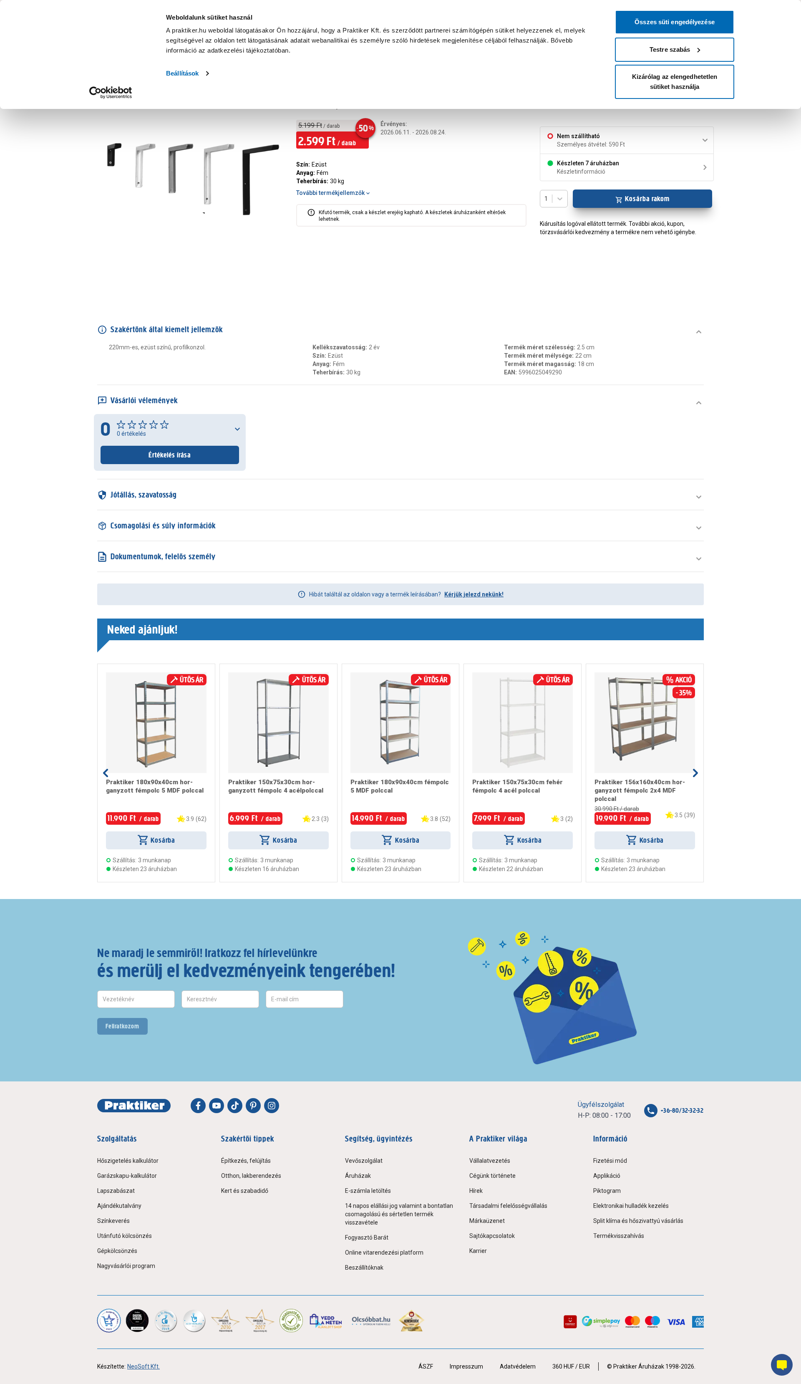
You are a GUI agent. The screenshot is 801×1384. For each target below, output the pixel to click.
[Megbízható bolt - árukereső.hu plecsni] (291, 1320)
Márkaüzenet (487, 1220)
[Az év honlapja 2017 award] (260, 1320)
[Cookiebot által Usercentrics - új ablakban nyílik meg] (110, 92)
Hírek (476, 1190)
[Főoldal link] (134, 1105)
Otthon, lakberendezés (251, 1175)
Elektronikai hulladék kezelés (631, 1205)
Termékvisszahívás (618, 1235)
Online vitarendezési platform (384, 1252)
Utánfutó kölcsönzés (124, 1235)
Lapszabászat (116, 1190)
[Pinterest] (253, 1105)
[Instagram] (271, 1105)
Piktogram (607, 1190)
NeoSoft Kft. (143, 1366)
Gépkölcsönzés (117, 1251)
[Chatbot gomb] (782, 1365)
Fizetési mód (610, 1160)
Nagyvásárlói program (126, 1266)
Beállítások (182, 73)
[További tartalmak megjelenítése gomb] (695, 773)
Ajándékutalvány (119, 1205)
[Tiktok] (234, 1105)
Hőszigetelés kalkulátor (128, 1160)
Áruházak (358, 1175)
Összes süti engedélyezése (675, 21)
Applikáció (606, 1175)
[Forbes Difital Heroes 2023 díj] (137, 1320)
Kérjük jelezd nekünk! (474, 594)
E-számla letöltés (368, 1190)
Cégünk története (492, 1175)
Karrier (478, 1251)
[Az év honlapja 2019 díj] (194, 1320)
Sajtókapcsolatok (492, 1235)
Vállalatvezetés (489, 1160)
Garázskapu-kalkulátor (127, 1175)
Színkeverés (113, 1220)
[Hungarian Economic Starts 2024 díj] (109, 1320)
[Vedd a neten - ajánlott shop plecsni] (326, 1320)
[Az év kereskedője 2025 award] (411, 1320)
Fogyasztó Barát (366, 1237)
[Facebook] (198, 1105)
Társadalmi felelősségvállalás (508, 1205)
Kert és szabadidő (244, 1190)
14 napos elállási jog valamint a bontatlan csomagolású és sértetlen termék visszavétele (399, 1214)
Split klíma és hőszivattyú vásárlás (638, 1220)
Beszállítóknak (364, 1267)
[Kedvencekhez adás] (109, 676)
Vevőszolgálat (364, 1160)
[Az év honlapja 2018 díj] (165, 1320)
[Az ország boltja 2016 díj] (225, 1320)
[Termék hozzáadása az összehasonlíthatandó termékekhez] (121, 676)
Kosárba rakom (647, 198)
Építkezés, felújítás (246, 1160)
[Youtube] (216, 1105)
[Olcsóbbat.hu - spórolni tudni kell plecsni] (371, 1320)
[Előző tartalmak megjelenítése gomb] (105, 773)
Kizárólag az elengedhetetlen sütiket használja (675, 81)
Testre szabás (670, 49)
